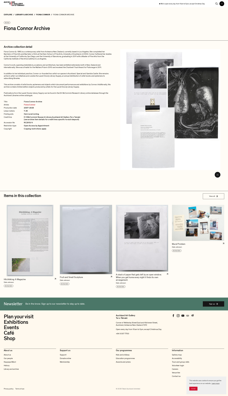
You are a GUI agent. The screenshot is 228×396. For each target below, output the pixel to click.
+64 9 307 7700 (122, 333)
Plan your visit (18, 316)
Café (9, 332)
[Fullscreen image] (217, 175)
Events (11, 327)
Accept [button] (193, 389)
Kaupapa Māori (10, 362)
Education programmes (125, 358)
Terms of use (19, 389)
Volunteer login (178, 365)
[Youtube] (182, 315)
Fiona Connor (29, 105)
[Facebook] (173, 315)
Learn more (215, 383)
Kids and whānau (122, 355)
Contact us (176, 376)
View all (212, 196)
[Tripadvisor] (187, 315)
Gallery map (177, 355)
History (7, 365)
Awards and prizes (123, 362)
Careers (175, 369)
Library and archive (11, 369)
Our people (8, 358)
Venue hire (176, 372)
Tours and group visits (180, 362)
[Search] (216, 3)
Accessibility (177, 358)
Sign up (212, 304)
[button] (30, 246)
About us (7, 355)
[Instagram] (178, 315)
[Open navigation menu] (221, 3)
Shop (9, 338)
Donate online (65, 358)
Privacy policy (8, 389)
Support (63, 355)
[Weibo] (192, 315)
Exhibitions (16, 322)
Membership (65, 362)
